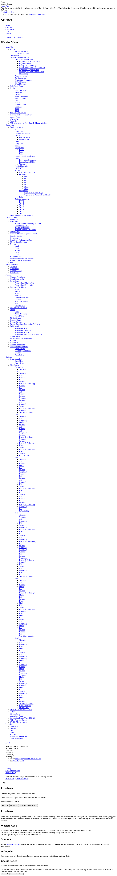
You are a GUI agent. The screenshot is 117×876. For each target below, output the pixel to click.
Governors (14, 238)
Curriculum (9, 125)
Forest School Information (24, 285)
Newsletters (14, 273)
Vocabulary (23, 164)
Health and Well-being (18, 287)
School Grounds (20, 105)
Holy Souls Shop (16, 271)
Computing (19, 131)
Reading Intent (24, 137)
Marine (17, 102)
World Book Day (21, 314)
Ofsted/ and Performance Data (21, 240)
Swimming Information (23, 351)
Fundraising (14, 269)
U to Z (17, 254)
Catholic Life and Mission (19, 57)
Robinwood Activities (22, 328)
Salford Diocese (20, 82)
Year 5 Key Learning (26, 636)
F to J (17, 248)
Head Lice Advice (21, 301)
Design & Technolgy (26, 437)
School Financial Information (20, 260)
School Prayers (20, 84)
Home (7, 25)
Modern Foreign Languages (25, 156)
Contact (13, 728)
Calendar (13, 267)
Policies (13, 244)
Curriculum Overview (27, 172)
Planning (22, 174)
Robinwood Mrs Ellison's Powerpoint (28, 334)
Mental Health (20, 306)
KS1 (21, 152)
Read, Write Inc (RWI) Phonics (21, 215)
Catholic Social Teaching (24, 59)
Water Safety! (19, 355)
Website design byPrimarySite (16, 779)
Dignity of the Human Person (29, 61)
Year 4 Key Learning (26, 576)
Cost (11, 730)
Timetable (22, 369)
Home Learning (15, 359)
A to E (17, 246)
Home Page (5, 6)
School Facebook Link (37, 14)
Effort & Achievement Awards (21, 710)
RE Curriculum (20, 78)
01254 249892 (18, 761)
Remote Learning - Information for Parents (25, 324)
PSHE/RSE (19, 168)
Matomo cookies (13, 844)
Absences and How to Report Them (28, 224)
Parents (8, 275)
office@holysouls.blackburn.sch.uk (28, 759)
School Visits (19, 316)
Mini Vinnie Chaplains (18, 113)
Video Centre (19, 363)
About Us (9, 47)
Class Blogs (19, 361)
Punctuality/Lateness (22, 228)
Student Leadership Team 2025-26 (22, 718)
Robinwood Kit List (22, 332)
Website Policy (10, 773)
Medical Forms (15, 318)
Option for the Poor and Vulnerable (32, 68)
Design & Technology (23, 133)
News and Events (11, 265)
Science (8, 34)
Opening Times (15, 320)
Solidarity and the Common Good (31, 72)
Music (17, 158)
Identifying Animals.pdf (14, 37)
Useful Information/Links (19, 347)
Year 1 (7, 31)
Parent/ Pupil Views (22, 53)
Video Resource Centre (18, 720)
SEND (12, 263)
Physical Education (21, 166)
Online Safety (20, 349)
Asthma (17, 291)
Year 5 (26, 187)
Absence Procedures (17, 277)
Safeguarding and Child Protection (22, 258)
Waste (17, 109)
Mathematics (19, 148)
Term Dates (14, 343)
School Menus (15, 336)
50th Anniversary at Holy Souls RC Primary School (28, 123)
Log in (3, 12)
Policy (21, 197)
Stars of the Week (16, 716)
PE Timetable (15, 714)
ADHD (17, 289)
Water (17, 111)
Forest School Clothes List (24, 283)
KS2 (21, 154)
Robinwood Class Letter (23, 330)
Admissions (14, 219)
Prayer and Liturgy (21, 76)
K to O (17, 250)
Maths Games (24, 708)
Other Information (16, 738)
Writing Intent (24, 139)
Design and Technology (27, 542)
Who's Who (14, 119)
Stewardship (23, 74)
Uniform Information (17, 345)
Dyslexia (18, 299)
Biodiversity (19, 92)
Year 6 (26, 189)
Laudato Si (14, 88)
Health (17, 304)
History (17, 146)
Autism (17, 293)
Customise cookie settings (28, 805)
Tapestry (18, 353)
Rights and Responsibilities (29, 70)
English (17, 135)
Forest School (15, 281)
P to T (17, 252)
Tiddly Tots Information (18, 736)
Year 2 (26, 180)
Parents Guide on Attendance (25, 230)
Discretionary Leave (22, 226)
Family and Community (27, 66)
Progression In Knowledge (33, 193)
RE (20, 379)
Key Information (11, 217)
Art (16, 129)
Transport (18, 107)
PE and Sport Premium (18, 242)
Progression (23, 191)
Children (8, 27)
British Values (15, 232)
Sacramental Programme (23, 80)
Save (21, 874)
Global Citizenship (21, 96)
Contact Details (15, 55)
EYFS (17, 141)
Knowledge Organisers (27, 160)
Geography (19, 144)
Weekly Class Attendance (19, 722)
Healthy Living (20, 98)
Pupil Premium (15, 256)
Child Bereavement (22, 297)
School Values (15, 117)
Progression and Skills (27, 162)
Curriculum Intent (16, 127)
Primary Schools (16, 322)
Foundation (19, 367)
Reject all (5, 805)
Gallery (12, 712)
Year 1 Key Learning (26, 412)
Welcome (13, 49)
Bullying (18, 295)
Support (13, 340)
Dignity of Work (25, 64)
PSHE (21, 466)
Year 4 (26, 185)
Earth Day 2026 (20, 90)
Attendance (14, 221)
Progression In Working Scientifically (37, 195)
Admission (14, 726)
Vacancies (13, 121)
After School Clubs (17, 279)
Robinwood (14, 326)
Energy (17, 94)
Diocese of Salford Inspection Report (23, 234)
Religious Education (22, 199)
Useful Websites (25, 706)
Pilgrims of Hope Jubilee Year (21, 115)
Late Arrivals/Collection (18, 308)
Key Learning (24, 455)
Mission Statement (21, 51)
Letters (12, 310)
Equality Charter (16, 236)
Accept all (13, 805)
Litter (17, 100)
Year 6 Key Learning (26, 704)
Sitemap (8, 769)
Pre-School (9, 724)
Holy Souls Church (17, 86)
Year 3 (26, 182)
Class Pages (9, 29)
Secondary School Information (21, 338)
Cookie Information (12, 771)
